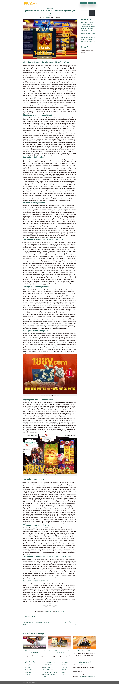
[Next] (96, 648)
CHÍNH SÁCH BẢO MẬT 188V (50, 672)
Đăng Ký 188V (28, 664)
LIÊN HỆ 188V (46, 667)
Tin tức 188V (47, 3)
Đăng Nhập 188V (29, 667)
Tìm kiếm (83, 9)
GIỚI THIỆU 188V (47, 664)
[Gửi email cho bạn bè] (50, 606)
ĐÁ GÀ (63, 672)
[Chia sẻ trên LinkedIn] (55, 606)
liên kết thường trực (60, 611)
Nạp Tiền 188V (28, 669)
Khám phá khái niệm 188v (87, 30)
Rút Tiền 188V (28, 672)
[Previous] (23, 648)
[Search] (39, 3)
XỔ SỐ (63, 674)
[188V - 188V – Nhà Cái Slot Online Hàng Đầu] (30, 3)
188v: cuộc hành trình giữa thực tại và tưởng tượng (35, 651)
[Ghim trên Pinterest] (53, 606)
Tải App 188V (28, 674)
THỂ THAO (64, 667)
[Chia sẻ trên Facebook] (44, 606)
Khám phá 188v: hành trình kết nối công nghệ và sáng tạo (59, 651)
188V (42, 3)
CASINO (64, 664)
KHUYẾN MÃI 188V (48, 669)
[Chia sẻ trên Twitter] (47, 606)
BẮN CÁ (64, 669)
